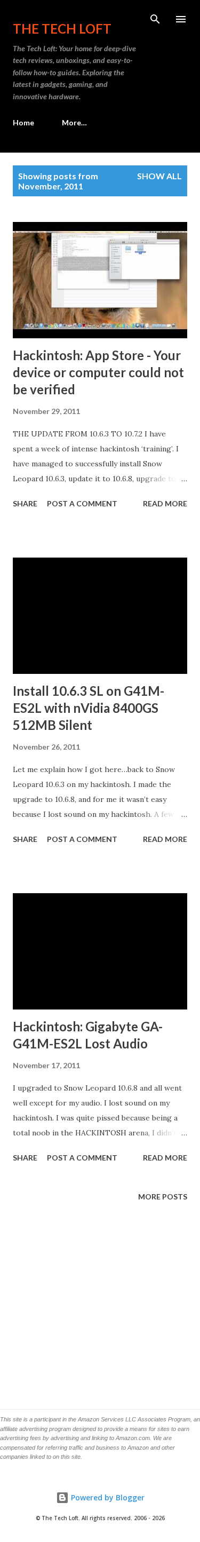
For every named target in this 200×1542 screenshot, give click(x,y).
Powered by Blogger (107, 1497)
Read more (165, 503)
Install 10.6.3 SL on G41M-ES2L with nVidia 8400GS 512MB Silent (88, 708)
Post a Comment (82, 503)
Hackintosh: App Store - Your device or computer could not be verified (98, 372)
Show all (159, 176)
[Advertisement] (100, 1301)
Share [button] (25, 503)
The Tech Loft (62, 28)
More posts (162, 1196)
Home (23, 122)
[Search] (155, 19)
